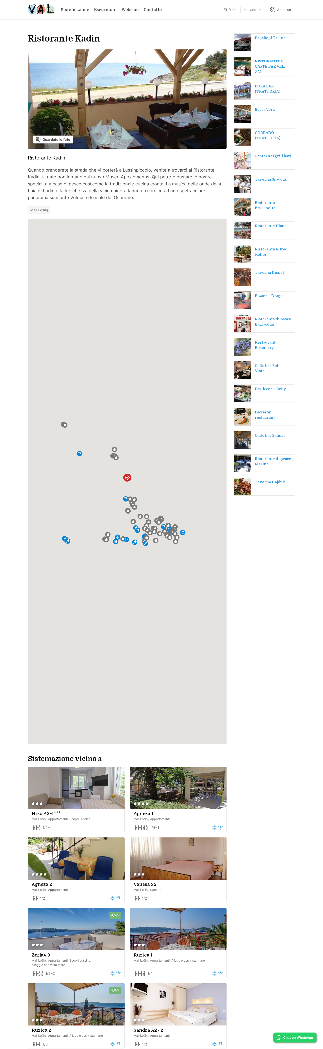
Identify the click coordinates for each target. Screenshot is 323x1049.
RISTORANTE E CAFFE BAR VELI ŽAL (270, 66)
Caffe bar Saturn (270, 436)
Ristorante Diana (271, 226)
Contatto (153, 9)
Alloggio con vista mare (48, 965)
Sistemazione (75, 9)
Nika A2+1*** (46, 813)
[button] (125, 499)
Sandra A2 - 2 (148, 1030)
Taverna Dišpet (269, 273)
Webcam (130, 9)
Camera (155, 889)
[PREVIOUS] (34, 99)
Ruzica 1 (143, 955)
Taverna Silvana (270, 179)
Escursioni (105, 9)
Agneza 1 (143, 813)
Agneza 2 (42, 884)
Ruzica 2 (41, 1030)
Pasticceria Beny (270, 389)
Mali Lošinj (39, 210)
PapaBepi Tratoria (272, 38)
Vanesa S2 (145, 884)
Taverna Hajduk (270, 482)
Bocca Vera (265, 110)
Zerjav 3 (41, 955)
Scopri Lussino (79, 819)
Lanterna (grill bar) (273, 156)
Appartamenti (58, 819)
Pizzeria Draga (269, 296)
